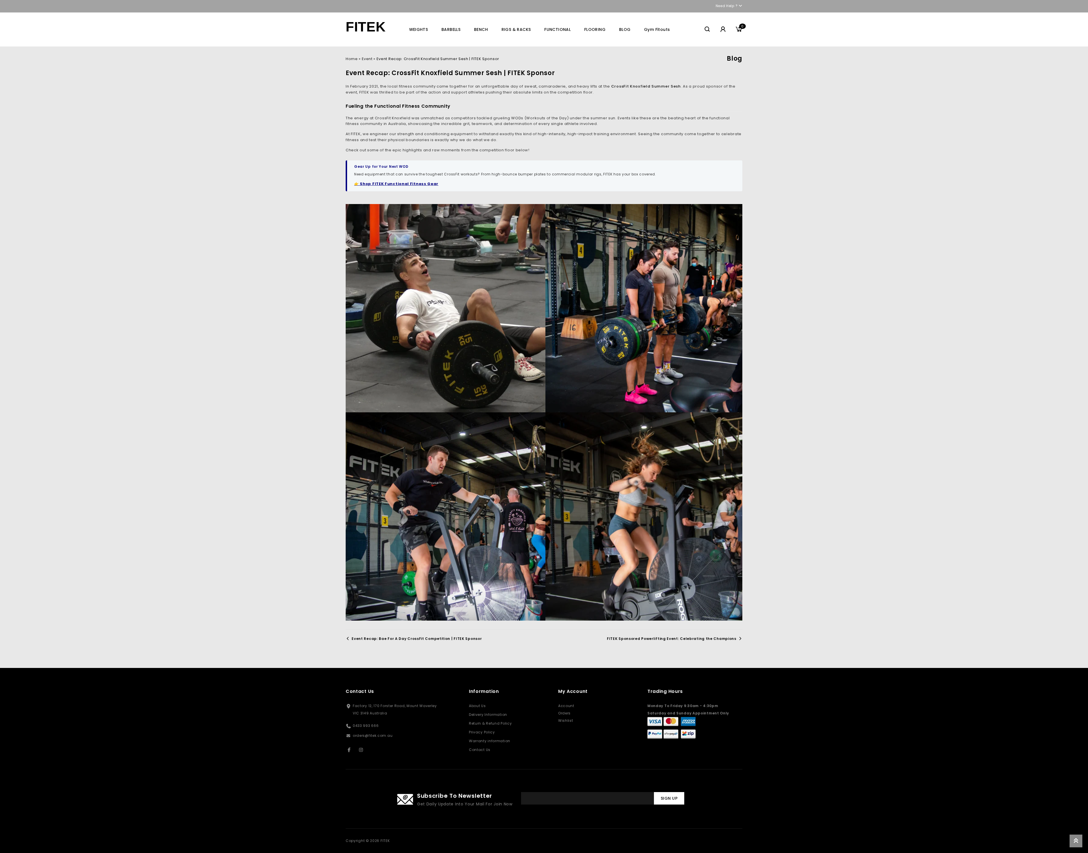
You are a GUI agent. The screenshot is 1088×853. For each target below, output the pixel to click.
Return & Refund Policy (490, 723)
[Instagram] (363, 750)
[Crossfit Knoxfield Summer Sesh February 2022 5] (645, 516)
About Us (477, 705)
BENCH (481, 29)
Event (367, 58)
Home (352, 58)
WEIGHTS (418, 29)
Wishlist (565, 720)
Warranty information (489, 741)
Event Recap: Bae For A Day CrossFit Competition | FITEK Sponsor (417, 638)
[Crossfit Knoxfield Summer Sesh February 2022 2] (445, 308)
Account (566, 705)
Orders (564, 713)
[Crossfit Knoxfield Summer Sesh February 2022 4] (445, 516)
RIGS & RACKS (516, 29)
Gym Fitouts (657, 29)
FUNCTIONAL (557, 29)
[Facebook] (351, 750)
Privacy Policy (482, 732)
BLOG (625, 29)
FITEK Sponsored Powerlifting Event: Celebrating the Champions (671, 638)
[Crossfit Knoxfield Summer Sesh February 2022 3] (645, 308)
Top (1076, 841)
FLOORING (594, 29)
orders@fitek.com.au (372, 735)
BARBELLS (450, 29)
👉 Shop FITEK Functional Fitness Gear (396, 183)
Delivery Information (488, 714)
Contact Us (479, 749)
